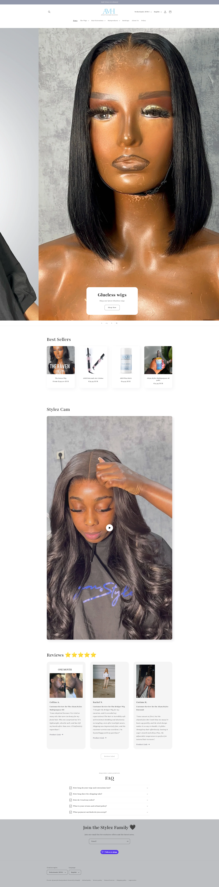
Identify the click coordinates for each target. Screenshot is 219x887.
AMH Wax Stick (126, 378)
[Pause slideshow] (117, 323)
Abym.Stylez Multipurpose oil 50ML (158, 379)
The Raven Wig (60, 378)
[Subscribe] (127, 841)
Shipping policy (121, 880)
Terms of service (109, 880)
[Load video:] (109, 528)
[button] (49, 11)
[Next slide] (111, 323)
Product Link (55, 735)
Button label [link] (109, 756)
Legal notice (132, 880)
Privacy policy (97, 880)
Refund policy (86, 880)
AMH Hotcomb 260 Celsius (93, 378)
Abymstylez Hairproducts (59, 880)
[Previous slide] (101, 323)
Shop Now (109, 307)
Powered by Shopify (74, 880)
